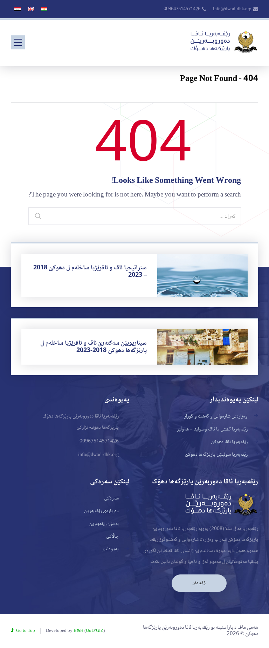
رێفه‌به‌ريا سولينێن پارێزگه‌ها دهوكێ (216, 454)
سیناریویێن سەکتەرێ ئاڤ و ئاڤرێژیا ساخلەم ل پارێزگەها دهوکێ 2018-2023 (93, 347)
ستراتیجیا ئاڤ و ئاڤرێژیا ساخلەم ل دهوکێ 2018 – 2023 (90, 272)
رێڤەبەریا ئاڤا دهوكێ (229, 442)
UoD (90, 631)
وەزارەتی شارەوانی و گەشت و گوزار (216, 416)
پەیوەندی (110, 549)
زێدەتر (199, 583)
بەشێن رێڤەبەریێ (104, 524)
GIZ (99, 631)
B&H (78, 631)
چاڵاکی (112, 536)
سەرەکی (111, 498)
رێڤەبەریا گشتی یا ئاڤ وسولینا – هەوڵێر (212, 429)
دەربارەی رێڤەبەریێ (101, 511)
